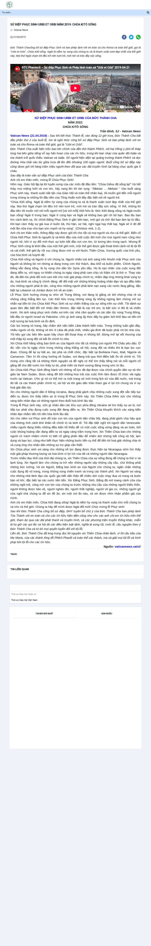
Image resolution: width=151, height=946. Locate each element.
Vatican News (21, 30)
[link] (23, 600)
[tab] (44, 613)
